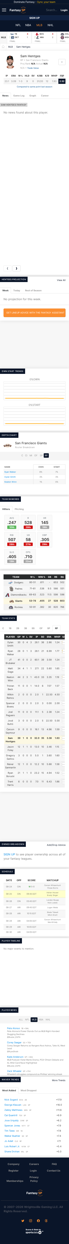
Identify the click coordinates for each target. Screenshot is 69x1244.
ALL (21, 1019)
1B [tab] (10, 628)
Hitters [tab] (6, 509)
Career (45, 95)
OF (36, 455)
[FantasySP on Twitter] (23, 1221)
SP (41, 455)
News (5, 95)
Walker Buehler (12, 1136)
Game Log (18, 95)
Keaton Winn (10, 482)
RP (46, 455)
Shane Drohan (11, 1151)
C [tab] (3, 628)
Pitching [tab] (19, 509)
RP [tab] (56, 628)
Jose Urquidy (11, 1120)
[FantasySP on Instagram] (30, 1221)
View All (61, 280)
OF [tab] (40, 628)
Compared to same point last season (34, 86)
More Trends (58, 1080)
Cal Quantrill (10, 1115)
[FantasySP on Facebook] (38, 1221)
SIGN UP (9, 854)
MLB (39, 25)
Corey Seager (14, 1042)
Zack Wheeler (14, 1071)
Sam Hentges (23, 46)
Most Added (9, 1090)
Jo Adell (8, 1141)
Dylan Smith (10, 477)
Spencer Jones (12, 1125)
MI (31, 455)
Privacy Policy (34, 1179)
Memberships (15, 1180)
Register (13, 1170)
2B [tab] (17, 628)
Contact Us (53, 1170)
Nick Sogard (11, 1099)
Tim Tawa (9, 1130)
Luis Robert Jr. (12, 1146)
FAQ (54, 1163)
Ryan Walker (10, 472)
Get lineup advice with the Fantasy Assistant (35, 312)
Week (5, 290)
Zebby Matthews (13, 1110)
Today (16, 290)
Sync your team (46, 1)
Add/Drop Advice (56, 845)
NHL (50, 25)
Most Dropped (28, 1090)
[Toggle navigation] (4, 9)
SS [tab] (33, 628)
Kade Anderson (15, 1056)
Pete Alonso (13, 1028)
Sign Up (34, 17)
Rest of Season (33, 290)
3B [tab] (25, 628)
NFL (18, 25)
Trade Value (33, 68)
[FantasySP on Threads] (46, 1221)
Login (64, 10)
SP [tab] (48, 628)
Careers (34, 1163)
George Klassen (12, 1105)
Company (13, 1163)
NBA (28, 25)
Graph (32, 95)
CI (26, 455)
